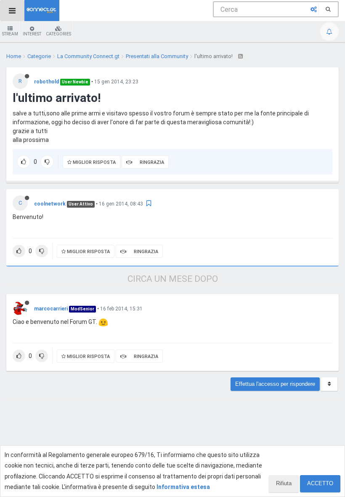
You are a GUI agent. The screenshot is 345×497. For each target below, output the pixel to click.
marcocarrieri (51, 309)
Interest (32, 34)
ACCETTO (320, 483)
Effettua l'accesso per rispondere (275, 384)
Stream (10, 34)
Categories (58, 34)
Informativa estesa (183, 487)
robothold (46, 82)
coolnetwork (50, 204)
